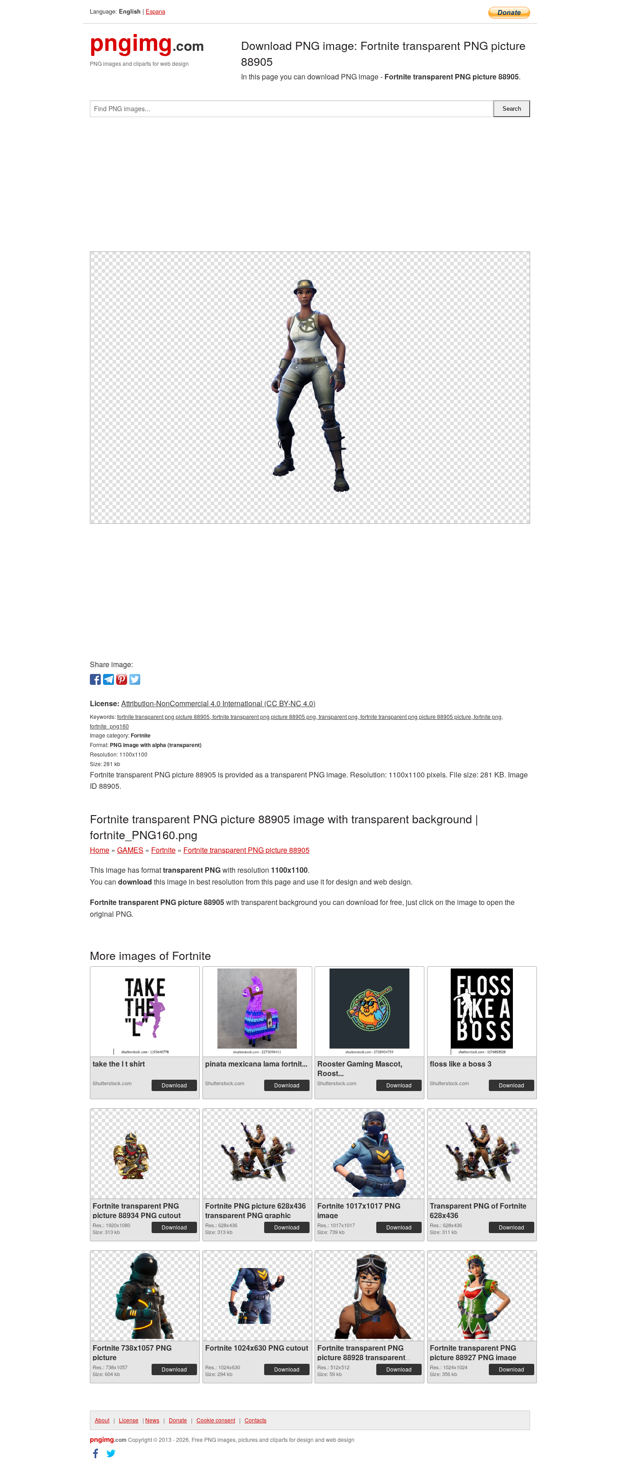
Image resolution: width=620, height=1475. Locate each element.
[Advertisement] (310, 187)
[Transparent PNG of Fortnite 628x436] (482, 1153)
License (128, 1420)
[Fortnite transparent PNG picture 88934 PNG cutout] (144, 1153)
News (152, 1420)
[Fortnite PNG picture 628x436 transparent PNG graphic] (257, 1153)
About (102, 1420)
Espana (155, 11)
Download (174, 1085)
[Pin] (121, 679)
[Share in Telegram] (108, 679)
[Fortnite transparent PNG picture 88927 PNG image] (482, 1296)
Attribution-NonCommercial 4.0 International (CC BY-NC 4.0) (218, 703)
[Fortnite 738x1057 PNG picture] (145, 1296)
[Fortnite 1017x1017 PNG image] (369, 1154)
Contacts (255, 1420)
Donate (178, 1420)
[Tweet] (134, 679)
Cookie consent (216, 1420)
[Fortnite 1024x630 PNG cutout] (257, 1296)
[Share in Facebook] (95, 679)
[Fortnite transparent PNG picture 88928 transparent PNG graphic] (369, 1296)
